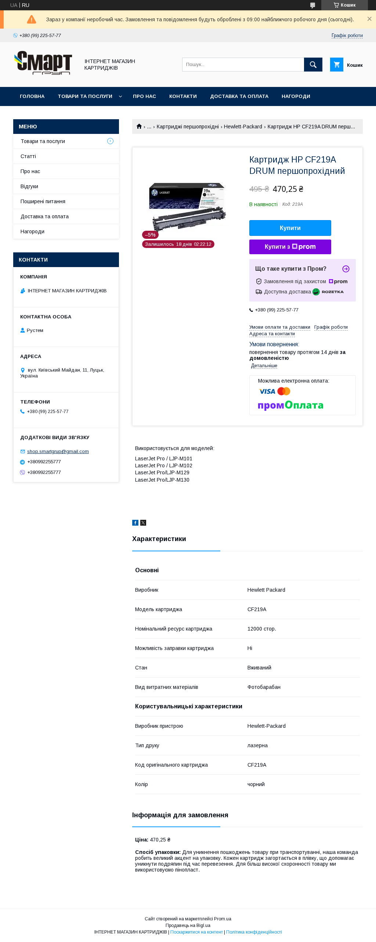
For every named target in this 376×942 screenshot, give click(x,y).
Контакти (183, 96)
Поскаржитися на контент (196, 932)
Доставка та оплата (239, 96)
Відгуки (29, 186)
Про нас (144, 96)
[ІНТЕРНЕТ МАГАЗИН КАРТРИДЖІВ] (44, 77)
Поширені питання (43, 201)
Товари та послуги (85, 96)
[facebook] (135, 524)
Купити (290, 228)
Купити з (277, 247)
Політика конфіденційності (254, 932)
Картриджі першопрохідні (188, 126)
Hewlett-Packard (243, 126)
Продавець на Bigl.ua (188, 925)
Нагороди (296, 96)
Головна (32, 96)
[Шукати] (313, 65)
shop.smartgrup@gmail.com (58, 451)
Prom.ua (222, 918)
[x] (143, 524)
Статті (28, 156)
